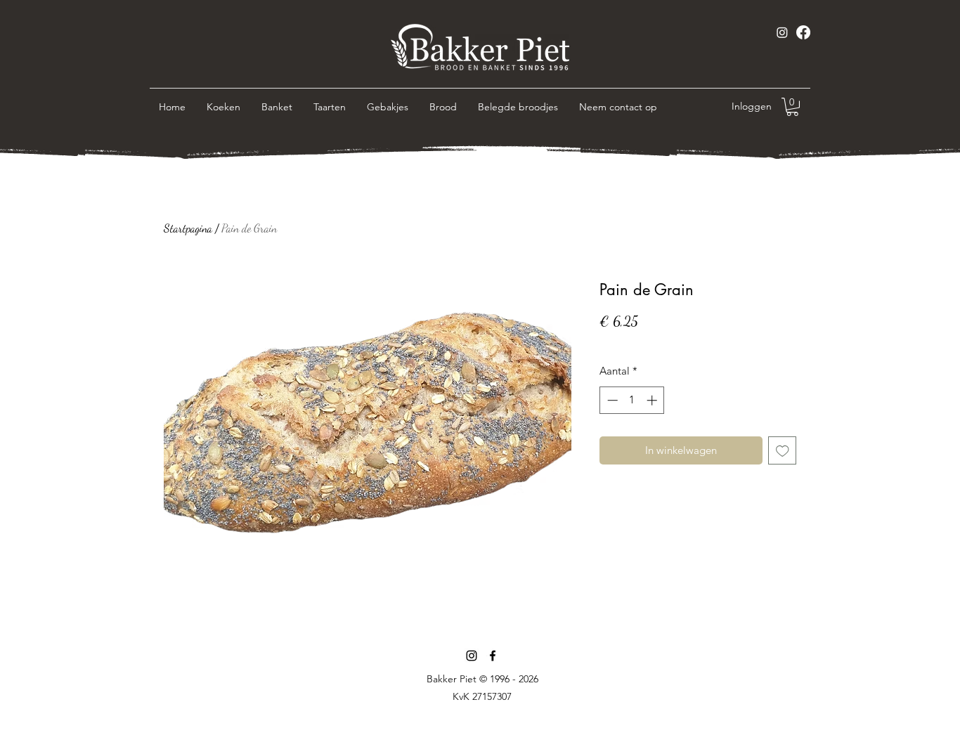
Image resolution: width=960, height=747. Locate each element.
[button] (792, 107)
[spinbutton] (632, 400)
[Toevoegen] (782, 450)
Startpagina (188, 228)
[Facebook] (803, 32)
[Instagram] (782, 32)
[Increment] (653, 400)
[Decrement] (611, 400)
